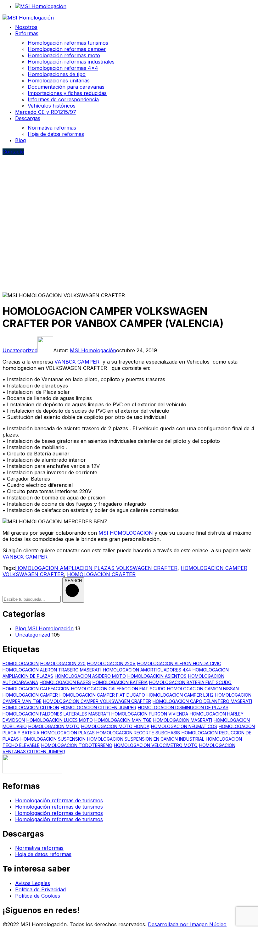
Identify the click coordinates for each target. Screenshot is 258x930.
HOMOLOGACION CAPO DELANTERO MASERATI (202, 701)
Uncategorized (20, 350)
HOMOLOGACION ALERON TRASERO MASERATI (52, 669)
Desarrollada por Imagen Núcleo (187, 924)
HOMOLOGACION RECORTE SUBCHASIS (138, 732)
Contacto (13, 151)
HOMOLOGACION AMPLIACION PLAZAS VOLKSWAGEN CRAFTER (96, 568)
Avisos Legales (32, 883)
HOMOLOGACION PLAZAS (68, 732)
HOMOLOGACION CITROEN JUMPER (98, 707)
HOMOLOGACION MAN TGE (123, 720)
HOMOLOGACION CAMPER (30, 695)
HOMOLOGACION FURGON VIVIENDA (149, 713)
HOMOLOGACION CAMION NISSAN (203, 688)
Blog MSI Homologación (44, 628)
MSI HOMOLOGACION (125, 533)
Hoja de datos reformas (43, 854)
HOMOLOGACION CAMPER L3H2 (180, 695)
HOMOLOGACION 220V (111, 663)
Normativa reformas (39, 848)
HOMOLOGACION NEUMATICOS (184, 726)
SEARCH (73, 580)
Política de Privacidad (40, 889)
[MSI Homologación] (28, 17)
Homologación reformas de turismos (59, 800)
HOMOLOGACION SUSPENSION (53, 739)
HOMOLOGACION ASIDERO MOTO (90, 676)
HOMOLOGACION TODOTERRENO (76, 745)
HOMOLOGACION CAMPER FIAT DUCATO (102, 695)
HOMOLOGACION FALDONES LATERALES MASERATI (56, 713)
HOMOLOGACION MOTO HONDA (115, 726)
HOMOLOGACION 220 (63, 663)
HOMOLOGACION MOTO (54, 726)
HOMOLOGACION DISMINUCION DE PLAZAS (183, 707)
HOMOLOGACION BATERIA (120, 682)
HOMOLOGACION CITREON (31, 707)
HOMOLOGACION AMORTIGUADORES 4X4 (147, 669)
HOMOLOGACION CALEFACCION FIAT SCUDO (118, 688)
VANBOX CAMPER (76, 362)
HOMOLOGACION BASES (65, 682)
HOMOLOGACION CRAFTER (101, 574)
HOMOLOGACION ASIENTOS (157, 676)
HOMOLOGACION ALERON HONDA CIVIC (179, 663)
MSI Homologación (93, 350)
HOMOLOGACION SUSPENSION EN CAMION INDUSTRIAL (145, 739)
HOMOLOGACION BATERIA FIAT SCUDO (190, 682)
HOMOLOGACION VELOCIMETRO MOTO (156, 745)
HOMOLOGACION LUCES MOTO (59, 720)
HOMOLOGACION (21, 663)
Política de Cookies (37, 896)
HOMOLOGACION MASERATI (182, 720)
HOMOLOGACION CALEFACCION (36, 688)
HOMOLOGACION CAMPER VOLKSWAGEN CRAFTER (97, 701)
